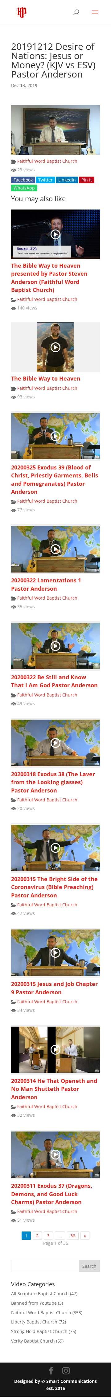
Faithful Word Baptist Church (47, 161)
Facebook (23, 180)
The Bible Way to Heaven (45, 378)
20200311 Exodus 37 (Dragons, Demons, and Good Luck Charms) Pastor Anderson (51, 1194)
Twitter (45, 180)
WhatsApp (24, 188)
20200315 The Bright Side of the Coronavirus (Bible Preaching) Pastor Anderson (54, 887)
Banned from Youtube (34, 1303)
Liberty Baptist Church (34, 1322)
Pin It (86, 180)
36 (72, 1236)
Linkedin (67, 180)
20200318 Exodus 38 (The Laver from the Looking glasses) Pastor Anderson (53, 782)
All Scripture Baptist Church (40, 1293)
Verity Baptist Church (33, 1341)
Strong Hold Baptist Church (39, 1331)
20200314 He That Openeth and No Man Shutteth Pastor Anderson (54, 1089)
